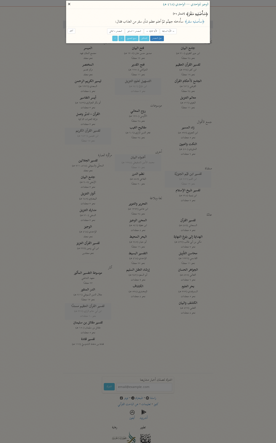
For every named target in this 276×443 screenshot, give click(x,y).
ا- (115, 38)
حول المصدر (157, 38)
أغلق (71, 31)
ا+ (121, 38)
